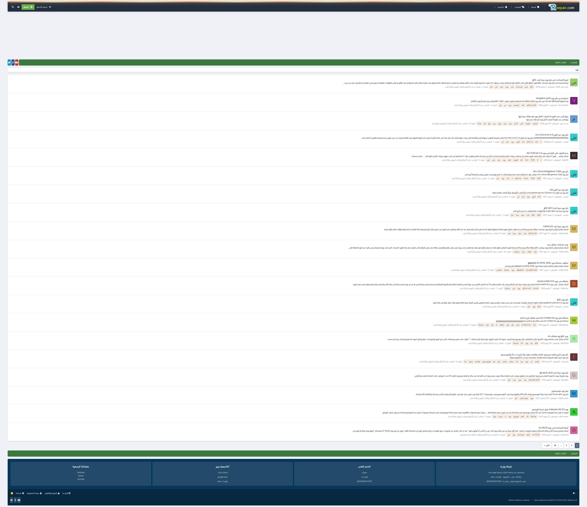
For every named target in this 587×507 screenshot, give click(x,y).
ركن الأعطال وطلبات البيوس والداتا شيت (459, 87)
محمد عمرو (564, 123)
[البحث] (13, 7)
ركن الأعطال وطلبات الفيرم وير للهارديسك (446, 123)
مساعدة (18, 493)
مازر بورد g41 (562, 299)
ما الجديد (501, 7)
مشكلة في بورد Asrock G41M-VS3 (552, 281)
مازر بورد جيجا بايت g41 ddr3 (556, 208)
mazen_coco (563, 398)
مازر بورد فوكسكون (559, 391)
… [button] (561, 445)
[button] (528, 7)
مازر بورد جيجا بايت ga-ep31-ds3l (554, 372)
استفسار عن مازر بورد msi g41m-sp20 (552, 98)
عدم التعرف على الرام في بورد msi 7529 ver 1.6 (547, 153)
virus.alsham (563, 105)
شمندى (565, 142)
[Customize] (19, 7)
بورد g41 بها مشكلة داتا (558, 336)
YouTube (80, 479)
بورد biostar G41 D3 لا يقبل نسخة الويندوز (550, 409)
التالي (548, 445)
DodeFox (564, 288)
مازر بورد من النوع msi (559, 189)
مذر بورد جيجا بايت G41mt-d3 (555, 226)
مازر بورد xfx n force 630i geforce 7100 (550, 171)
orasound (564, 435)
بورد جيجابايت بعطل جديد (557, 244)
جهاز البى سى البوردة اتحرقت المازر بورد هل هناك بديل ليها (543, 116)
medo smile (563, 233)
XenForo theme (514, 500)
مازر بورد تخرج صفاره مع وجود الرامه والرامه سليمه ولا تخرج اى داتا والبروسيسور (534, 354)
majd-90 (565, 160)
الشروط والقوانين (50, 493)
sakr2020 (564, 343)
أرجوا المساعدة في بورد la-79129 (553, 427)
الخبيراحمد (564, 361)
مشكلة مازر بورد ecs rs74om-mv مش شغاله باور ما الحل (544, 318)
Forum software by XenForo (555, 500)
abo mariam (563, 416)
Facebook (81, 472)
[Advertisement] (293, 35)
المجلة (533, 7)
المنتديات (517, 7)
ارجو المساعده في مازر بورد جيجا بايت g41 (550, 80)
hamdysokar (563, 325)
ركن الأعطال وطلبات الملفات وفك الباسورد (475, 435)
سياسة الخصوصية (33, 493)
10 (555, 445)
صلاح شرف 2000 (562, 87)
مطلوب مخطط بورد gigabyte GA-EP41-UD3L (548, 263)
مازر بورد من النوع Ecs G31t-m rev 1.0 (551, 134)
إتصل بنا (65, 493)
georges (564, 380)
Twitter (81, 476)
